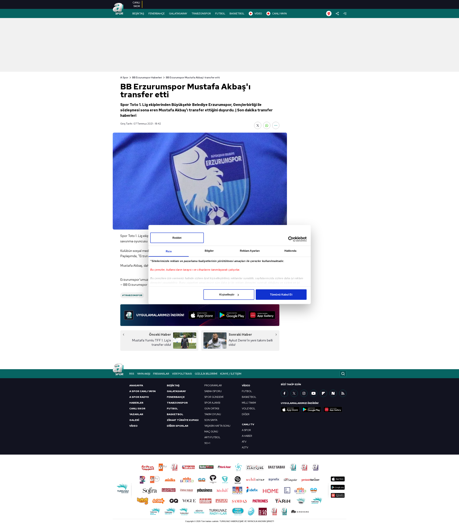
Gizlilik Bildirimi (206, 373)
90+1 (207, 443)
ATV (244, 441)
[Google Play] (232, 315)
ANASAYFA (136, 385)
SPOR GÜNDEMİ (213, 397)
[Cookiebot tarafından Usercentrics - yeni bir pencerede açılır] (291, 239)
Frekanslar (161, 373)
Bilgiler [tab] (209, 250)
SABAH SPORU (213, 391)
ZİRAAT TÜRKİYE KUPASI (183, 420)
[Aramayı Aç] (343, 373)
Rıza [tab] (168, 251)
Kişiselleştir (226, 294)
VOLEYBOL (248, 408)
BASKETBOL (237, 13)
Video (246, 385)
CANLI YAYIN (279, 13)
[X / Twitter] (294, 393)
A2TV (245, 447)
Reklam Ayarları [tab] (250, 250)
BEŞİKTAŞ (138, 13)
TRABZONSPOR (201, 13)
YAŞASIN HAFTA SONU (217, 425)
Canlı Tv (248, 424)
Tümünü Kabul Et (281, 294)
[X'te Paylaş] (257, 125)
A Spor (124, 77)
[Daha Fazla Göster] (275, 125)
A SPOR (246, 430)
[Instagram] (304, 393)
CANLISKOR (136, 4)
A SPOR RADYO (139, 397)
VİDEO (258, 13)
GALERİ (134, 420)
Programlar (213, 385)
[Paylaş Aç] (337, 13)
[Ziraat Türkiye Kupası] (328, 13)
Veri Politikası (182, 373)
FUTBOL (220, 13)
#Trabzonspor (132, 295)
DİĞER (245, 414)
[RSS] (342, 393)
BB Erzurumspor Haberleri (147, 77)
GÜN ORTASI (211, 408)
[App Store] (201, 315)
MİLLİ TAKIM (249, 402)
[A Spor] (118, 9)
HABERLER (136, 402)
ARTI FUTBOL (212, 437)
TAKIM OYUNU (212, 414)
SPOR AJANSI (212, 402)
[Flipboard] (323, 393)
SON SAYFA (210, 420)
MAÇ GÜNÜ (211, 431)
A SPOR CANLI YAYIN (142, 391)
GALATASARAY (178, 13)
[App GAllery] (262, 315)
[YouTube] (313, 393)
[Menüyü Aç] (344, 13)
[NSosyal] (333, 393)
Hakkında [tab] (290, 250)
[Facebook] (284, 393)
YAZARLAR (136, 414)
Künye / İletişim (230, 373)
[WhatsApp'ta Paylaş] (266, 125)
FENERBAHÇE (156, 13)
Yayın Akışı (143, 373)
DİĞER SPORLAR (177, 425)
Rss (131, 373)
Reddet (177, 237)
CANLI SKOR (137, 408)
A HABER (247, 435)
